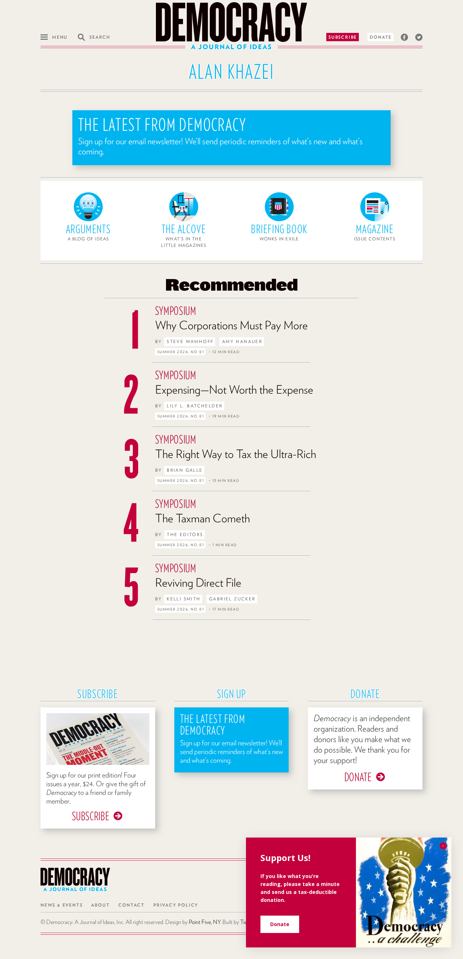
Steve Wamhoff (190, 341)
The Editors (185, 534)
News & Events (61, 905)
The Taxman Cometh (202, 518)
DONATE (358, 777)
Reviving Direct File (198, 582)
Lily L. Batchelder (194, 405)
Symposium (175, 311)
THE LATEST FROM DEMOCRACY (162, 124)
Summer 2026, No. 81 (180, 352)
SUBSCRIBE (91, 816)
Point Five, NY (204, 922)
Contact (131, 905)
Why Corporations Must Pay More (231, 325)
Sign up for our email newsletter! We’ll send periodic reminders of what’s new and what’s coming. (220, 146)
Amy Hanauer (242, 341)
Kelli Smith (183, 598)
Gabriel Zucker (232, 598)
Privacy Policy (175, 905)
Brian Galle (185, 470)
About (100, 905)
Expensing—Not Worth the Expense (234, 389)
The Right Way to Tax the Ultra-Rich (235, 454)
